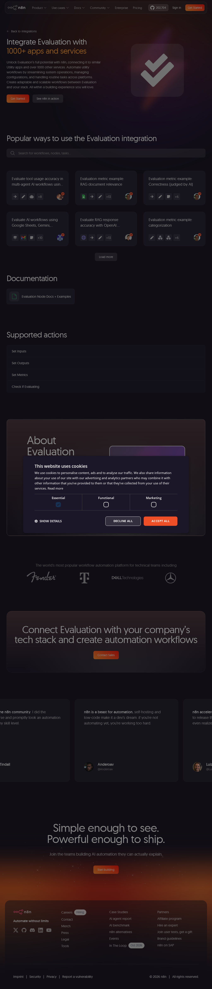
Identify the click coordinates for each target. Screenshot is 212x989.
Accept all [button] (161, 521)
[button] (48, 521)
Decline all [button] (123, 521)
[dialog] (106, 494)
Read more (55, 488)
